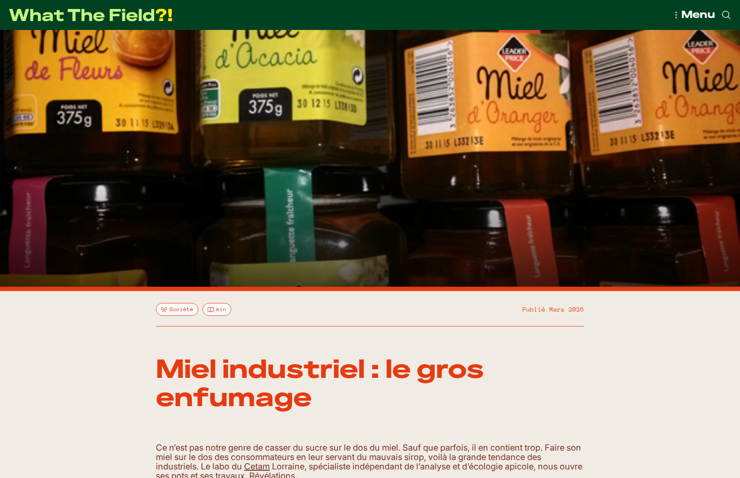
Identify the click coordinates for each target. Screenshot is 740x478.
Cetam (257, 466)
